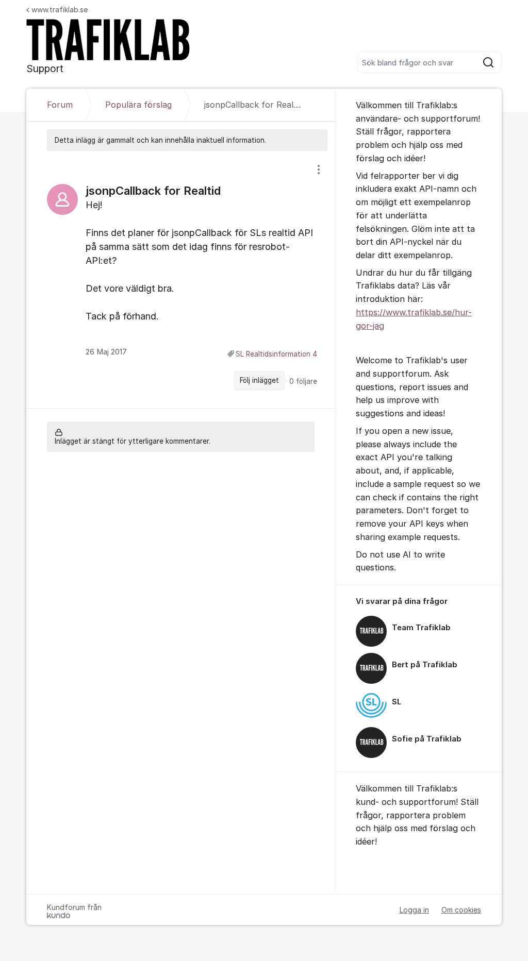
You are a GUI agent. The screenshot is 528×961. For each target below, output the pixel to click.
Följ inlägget (259, 380)
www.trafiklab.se (59, 9)
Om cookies (461, 909)
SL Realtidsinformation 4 (276, 354)
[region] (180, 279)
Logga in (414, 909)
